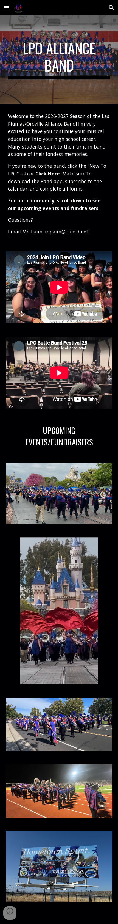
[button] (6, 7)
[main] (59, 59)
